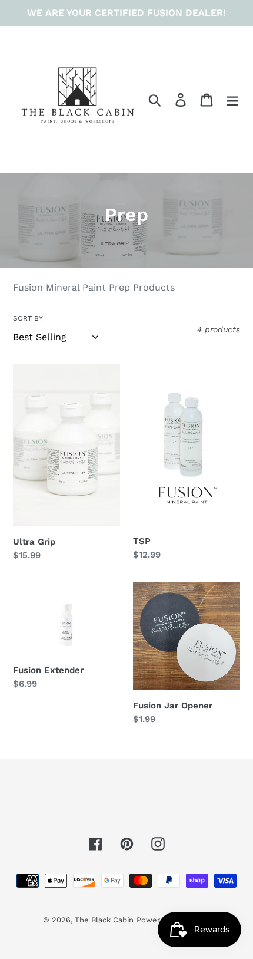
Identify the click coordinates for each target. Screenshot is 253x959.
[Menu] (232, 99)
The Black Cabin (104, 919)
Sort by (28, 318)
